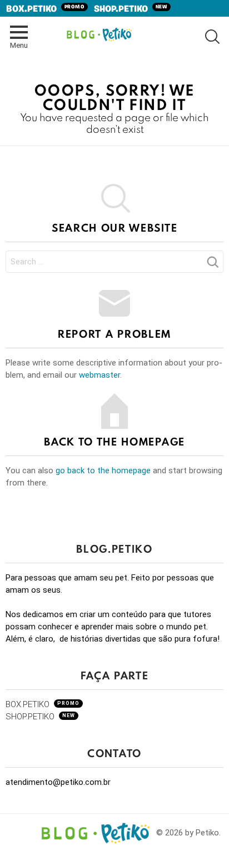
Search (212, 265)
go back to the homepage (103, 470)
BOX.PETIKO (45, 9)
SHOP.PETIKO (131, 9)
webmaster (99, 375)
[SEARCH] (211, 36)
